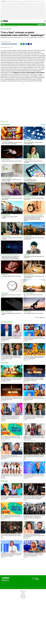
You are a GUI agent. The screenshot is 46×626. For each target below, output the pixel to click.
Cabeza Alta (31, 1)
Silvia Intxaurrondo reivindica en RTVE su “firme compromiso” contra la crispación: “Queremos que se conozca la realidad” (11, 555)
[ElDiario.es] (41, 24)
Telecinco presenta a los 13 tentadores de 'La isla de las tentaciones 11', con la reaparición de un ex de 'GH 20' (11, 476)
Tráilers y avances (9, 26)
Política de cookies (23, 596)
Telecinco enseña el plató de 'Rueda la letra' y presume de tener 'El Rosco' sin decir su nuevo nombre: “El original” (34, 476)
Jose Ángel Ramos (27, 440)
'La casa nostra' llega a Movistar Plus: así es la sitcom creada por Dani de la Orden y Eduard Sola (34, 457)
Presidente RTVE (35, 1)
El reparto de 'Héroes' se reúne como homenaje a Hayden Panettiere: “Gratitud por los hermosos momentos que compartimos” (34, 516)
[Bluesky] (26, 44)
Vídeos (3, 24)
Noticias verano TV (10, 1)
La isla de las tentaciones (26, 1)
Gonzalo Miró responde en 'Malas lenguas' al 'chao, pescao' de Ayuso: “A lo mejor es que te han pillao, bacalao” (11, 338)
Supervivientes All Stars (16, 1)
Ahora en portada (4, 362)
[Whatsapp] (21, 44)
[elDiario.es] (5, 580)
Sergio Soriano (26, 360)
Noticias (6, 121)
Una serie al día (42, 1)
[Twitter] (29, 44)
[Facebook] (24, 44)
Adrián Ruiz (3, 360)
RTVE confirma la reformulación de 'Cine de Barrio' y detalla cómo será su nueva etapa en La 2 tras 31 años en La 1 (11, 437)
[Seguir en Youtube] (37, 579)
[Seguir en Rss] (38, 579)
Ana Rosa (39, 1)
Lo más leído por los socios (6, 321)
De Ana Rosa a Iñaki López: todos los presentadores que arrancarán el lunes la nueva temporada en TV (11, 457)
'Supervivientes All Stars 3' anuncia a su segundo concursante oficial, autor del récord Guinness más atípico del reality (11, 379)
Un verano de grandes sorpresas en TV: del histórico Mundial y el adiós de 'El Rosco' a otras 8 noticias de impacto (34, 338)
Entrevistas (15, 26)
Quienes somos (23, 591)
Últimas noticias (4, 481)
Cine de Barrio (20, 1)
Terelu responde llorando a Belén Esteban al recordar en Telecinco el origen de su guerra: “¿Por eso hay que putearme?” (33, 555)
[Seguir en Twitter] (32, 579)
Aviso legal (23, 594)
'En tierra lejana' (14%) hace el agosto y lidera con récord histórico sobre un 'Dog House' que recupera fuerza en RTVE (11, 357)
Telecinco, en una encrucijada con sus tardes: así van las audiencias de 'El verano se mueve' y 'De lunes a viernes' (11, 497)
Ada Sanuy (25, 459)
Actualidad (2, 26)
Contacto (23, 592)
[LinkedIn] (31, 44)
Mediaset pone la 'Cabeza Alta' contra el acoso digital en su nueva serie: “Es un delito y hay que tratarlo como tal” (34, 437)
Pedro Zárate (3, 400)
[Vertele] (5, 578)
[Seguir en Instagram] (35, 579)
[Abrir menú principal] (44, 21)
